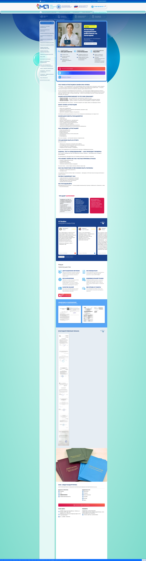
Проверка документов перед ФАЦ (47, 33)
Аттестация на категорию (45, 59)
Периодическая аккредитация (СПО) (46, 36)
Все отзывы (61, 256)
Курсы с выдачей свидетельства (46, 68)
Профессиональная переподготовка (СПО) (44, 48)
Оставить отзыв (69, 256)
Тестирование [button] (76, 12)
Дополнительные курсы (45, 80)
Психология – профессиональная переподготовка (47, 75)
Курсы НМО (42, 56)
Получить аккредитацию (64, 12)
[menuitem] (47, 27)
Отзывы (64, 1)
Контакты (94, 1)
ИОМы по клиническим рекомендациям (45, 62)
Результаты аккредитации (85, 1)
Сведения (69, 1)
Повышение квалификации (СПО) (47, 42)
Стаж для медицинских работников (45, 30)
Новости (74, 1)
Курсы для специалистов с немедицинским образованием (46, 65)
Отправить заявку (91, 43)
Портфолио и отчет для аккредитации (45, 27)
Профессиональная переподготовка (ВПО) (44, 51)
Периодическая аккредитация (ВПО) (46, 40)
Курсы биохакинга (44, 77)
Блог (78, 1)
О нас (55, 1)
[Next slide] (105, 240)
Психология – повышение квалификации (45, 71)
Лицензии (59, 1)
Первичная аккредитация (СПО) (46, 54)
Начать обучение (86, 12)
